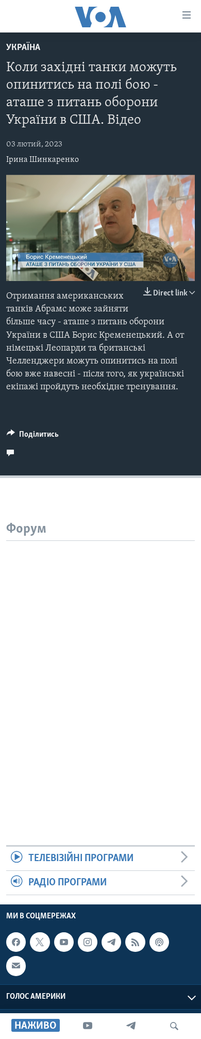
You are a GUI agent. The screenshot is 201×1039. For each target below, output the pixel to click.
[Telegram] (131, 1026)
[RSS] (135, 942)
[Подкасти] (159, 942)
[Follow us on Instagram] (87, 942)
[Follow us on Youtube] (64, 942)
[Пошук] (174, 1026)
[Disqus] (100, 670)
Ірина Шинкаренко (42, 160)
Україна (23, 48)
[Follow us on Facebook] (16, 942)
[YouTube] (88, 1026)
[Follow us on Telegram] (111, 942)
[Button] (33, 437)
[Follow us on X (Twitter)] (39, 942)
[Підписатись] (16, 966)
